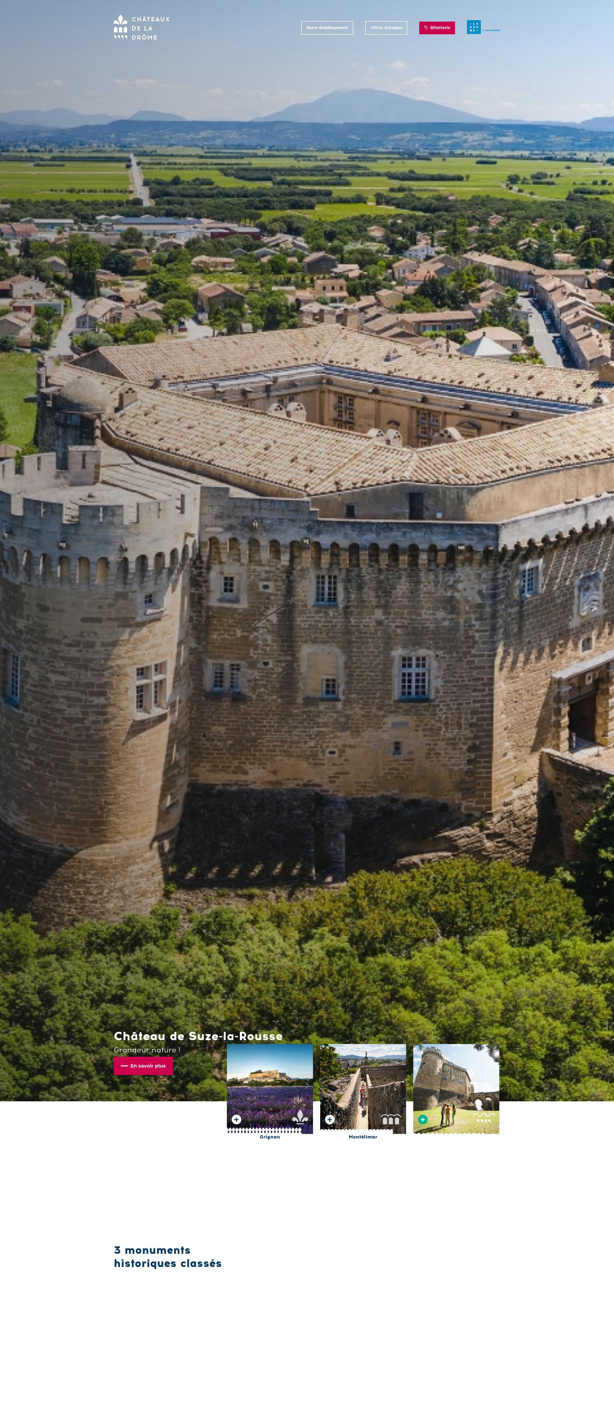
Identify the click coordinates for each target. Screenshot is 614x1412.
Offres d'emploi (386, 27)
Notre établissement (327, 27)
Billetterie (440, 27)
